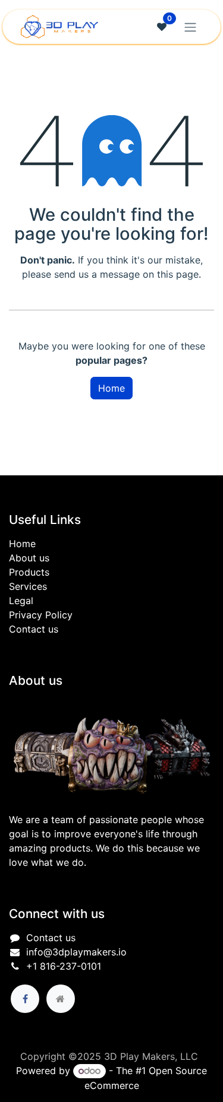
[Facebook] (25, 999)
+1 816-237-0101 (63, 966)
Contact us (33, 629)
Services (28, 586)
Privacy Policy (41, 615)
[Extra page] (60, 999)
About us (29, 558)
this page (178, 274)
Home (111, 388)
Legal (21, 600)
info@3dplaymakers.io (76, 952)
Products (29, 572)
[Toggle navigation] (190, 26)
